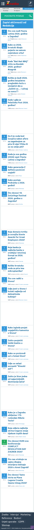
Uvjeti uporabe (9, 521)
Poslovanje (21, 188)
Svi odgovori (17, 10)
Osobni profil (6, 8)
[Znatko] (12, 3)
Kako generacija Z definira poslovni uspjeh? (16, 170)
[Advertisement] (17, 122)
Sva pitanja (5, 10)
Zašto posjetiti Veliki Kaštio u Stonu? (15, 343)
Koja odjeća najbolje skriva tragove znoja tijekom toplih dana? (18, 431)
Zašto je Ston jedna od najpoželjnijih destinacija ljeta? (17, 379)
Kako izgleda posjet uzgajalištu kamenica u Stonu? (18, 330)
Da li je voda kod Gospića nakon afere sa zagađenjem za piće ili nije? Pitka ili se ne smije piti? (18, 141)
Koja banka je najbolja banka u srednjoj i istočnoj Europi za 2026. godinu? (17, 252)
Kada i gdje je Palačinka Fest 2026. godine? (18, 102)
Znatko (5, 514)
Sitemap (6, 525)
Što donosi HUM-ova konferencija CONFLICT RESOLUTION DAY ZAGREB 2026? (18, 446)
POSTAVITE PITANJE (14, 16)
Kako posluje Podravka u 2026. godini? (16, 183)
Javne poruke (17, 8)
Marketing (25, 514)
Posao (20, 175)
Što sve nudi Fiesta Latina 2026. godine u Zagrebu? (17, 34)
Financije (21, 261)
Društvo (21, 204)
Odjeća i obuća (22, 436)
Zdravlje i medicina (23, 150)
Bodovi (17, 518)
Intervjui (14, 514)
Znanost (26, 274)
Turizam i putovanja (23, 284)
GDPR (21, 521)
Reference (7, 518)
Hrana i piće (22, 486)
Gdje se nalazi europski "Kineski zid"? (16, 366)
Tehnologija (21, 423)
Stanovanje (21, 470)
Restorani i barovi (23, 108)
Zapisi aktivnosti (28, 8)
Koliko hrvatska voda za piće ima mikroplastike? (16, 268)
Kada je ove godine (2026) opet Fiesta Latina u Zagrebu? (17, 157)
